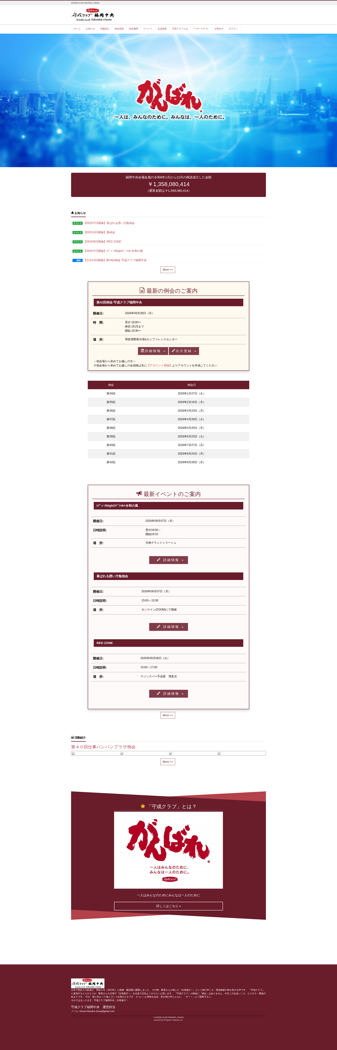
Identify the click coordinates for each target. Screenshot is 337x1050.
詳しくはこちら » (168, 906)
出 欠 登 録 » (185, 351)
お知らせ (90, 28)
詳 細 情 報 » (154, 351)
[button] (8, 100)
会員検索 (162, 28)
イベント (147, 28)
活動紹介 (104, 28)
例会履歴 (133, 28)
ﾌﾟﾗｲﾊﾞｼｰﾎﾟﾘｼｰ (201, 28)
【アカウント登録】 (159, 365)
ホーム (77, 28)
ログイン (233, 28)
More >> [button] (168, 269)
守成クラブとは (180, 28)
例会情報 (119, 28)
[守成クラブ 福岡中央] (93, 14)
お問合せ (218, 28)
